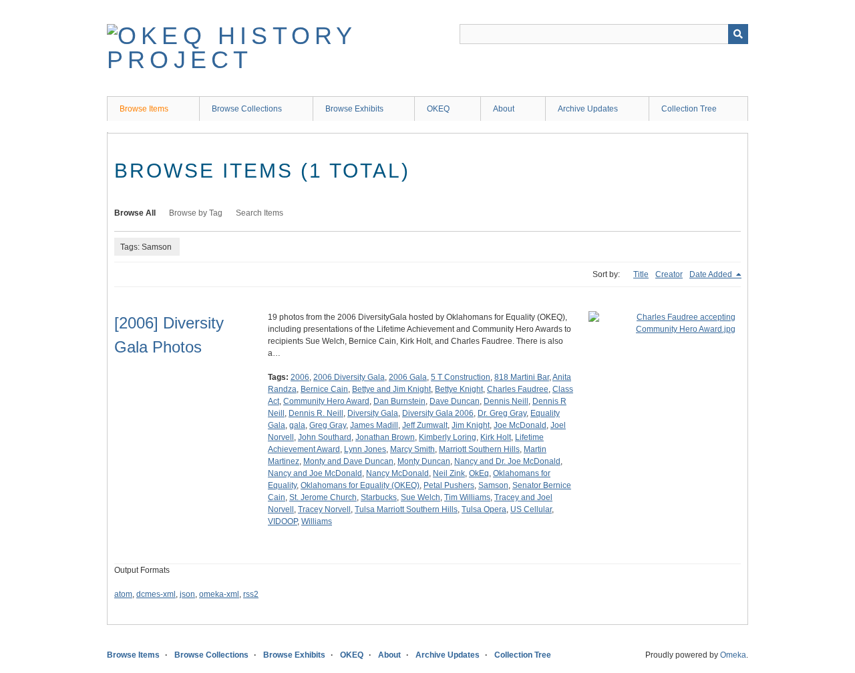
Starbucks (379, 497)
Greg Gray (327, 425)
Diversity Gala (372, 413)
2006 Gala (408, 377)
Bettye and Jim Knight (391, 389)
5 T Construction (460, 377)
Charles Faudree (517, 389)
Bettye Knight (459, 389)
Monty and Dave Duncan (348, 461)
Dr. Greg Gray (502, 413)
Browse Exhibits (354, 109)
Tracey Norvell (324, 509)
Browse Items (144, 109)
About (503, 109)
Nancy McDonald (397, 473)
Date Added (711, 274)
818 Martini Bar (521, 377)
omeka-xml (219, 594)
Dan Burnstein (399, 401)
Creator (669, 274)
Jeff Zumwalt (425, 425)
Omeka (733, 655)
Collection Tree (689, 109)
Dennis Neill (506, 401)
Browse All (135, 213)
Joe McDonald (520, 425)
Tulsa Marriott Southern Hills (406, 509)
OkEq (479, 473)
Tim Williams (467, 497)
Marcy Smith (412, 449)
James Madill (374, 425)
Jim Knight (471, 425)
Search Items (259, 213)
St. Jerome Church (323, 497)
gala (297, 425)
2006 (300, 377)
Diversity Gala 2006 (438, 413)
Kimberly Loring (447, 437)
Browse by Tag (195, 213)
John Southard (324, 437)
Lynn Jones (365, 449)
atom (123, 594)
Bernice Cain (324, 389)
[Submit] (738, 34)
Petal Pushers (448, 485)
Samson (493, 485)
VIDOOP (282, 521)
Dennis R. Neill (316, 413)
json (187, 594)
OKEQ (438, 109)
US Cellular (531, 509)
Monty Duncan (423, 461)
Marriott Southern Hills (479, 449)
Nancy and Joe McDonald (315, 473)
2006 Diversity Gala (349, 377)
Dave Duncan (455, 401)
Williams (316, 521)
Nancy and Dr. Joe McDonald (507, 461)
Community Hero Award (326, 401)
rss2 (251, 594)
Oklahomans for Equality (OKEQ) (360, 485)
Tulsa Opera (484, 509)
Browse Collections (247, 109)
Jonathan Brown (385, 437)
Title (641, 274)
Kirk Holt (495, 437)
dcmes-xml (156, 594)
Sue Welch (420, 497)
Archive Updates (588, 109)
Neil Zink (449, 473)
